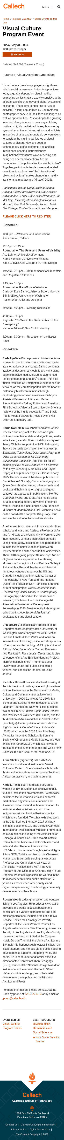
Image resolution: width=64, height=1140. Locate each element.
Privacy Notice (18, 1129)
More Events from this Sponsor (47, 1039)
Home (6, 18)
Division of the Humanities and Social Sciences (43, 1028)
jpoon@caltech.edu (14, 998)
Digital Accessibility (40, 1129)
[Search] (59, 7)
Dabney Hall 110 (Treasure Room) (23, 64)
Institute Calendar (22, 18)
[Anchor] (20, 225)
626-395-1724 (33, 994)
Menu (46, 7)
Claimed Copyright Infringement (38, 1124)
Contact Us (11, 1124)
